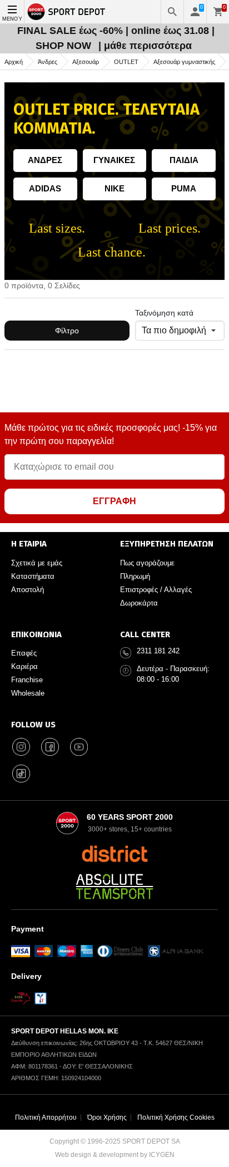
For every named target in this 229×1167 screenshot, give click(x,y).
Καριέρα (24, 666)
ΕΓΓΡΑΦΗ (114, 501)
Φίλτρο (67, 330)
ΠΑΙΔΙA (184, 160)
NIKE (114, 188)
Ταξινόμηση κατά (164, 312)
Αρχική (13, 61)
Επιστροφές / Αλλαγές (156, 589)
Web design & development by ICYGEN (115, 1155)
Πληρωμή (135, 576)
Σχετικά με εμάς (36, 563)
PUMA (183, 188)
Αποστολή (27, 589)
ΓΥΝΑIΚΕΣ (114, 160)
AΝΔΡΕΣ (45, 160)
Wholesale (27, 693)
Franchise (27, 680)
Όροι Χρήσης (107, 1117)
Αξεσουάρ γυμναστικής (184, 61)
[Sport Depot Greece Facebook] (50, 747)
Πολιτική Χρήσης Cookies (176, 1117)
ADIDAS (45, 188)
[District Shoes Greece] (114, 854)
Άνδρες (47, 61)
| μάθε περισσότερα (145, 45)
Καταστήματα (32, 576)
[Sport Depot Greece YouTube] (79, 747)
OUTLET (126, 61)
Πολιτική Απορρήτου (46, 1117)
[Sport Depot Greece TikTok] (21, 774)
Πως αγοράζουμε (147, 563)
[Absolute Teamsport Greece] (114, 886)
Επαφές (24, 653)
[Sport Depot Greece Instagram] (21, 747)
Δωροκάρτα (139, 603)
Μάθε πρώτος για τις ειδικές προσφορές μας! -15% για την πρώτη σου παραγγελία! (110, 434)
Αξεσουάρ (85, 61)
